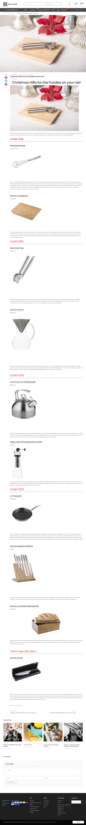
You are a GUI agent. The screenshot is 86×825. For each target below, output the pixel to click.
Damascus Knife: (16, 658)
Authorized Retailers (34, 810)
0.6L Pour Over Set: (17, 310)
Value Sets (46, 800)
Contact (32, 812)
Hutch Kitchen (11, 13)
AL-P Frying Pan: (16, 496)
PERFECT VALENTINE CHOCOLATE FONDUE (12, 745)
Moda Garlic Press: (17, 248)
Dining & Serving (61, 813)
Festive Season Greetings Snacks (51, 745)
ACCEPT (78, 822)
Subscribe (82, 801)
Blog (45, 806)
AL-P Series (46, 802)
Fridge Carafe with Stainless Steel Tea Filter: (26, 442)
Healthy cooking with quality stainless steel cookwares (72, 745)
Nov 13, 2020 (66, 743)
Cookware (60, 800)
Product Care (33, 808)
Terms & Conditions (34, 806)
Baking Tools (61, 806)
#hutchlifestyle (17, 705)
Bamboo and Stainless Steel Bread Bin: (24, 606)
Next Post (63, 712)
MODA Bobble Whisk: (17, 146)
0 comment (29, 74)
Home (59, 815)
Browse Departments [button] (12, 10)
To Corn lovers (28, 745)
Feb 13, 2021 (6, 743)
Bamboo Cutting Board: (19, 196)
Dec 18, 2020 (46, 743)
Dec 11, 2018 (22, 74)
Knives (59, 802)
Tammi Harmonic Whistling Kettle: (23, 382)
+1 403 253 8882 (5, 804)
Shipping (32, 800)
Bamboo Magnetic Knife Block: (21, 546)
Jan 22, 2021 (26, 743)
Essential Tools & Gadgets (64, 804)
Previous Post (23, 712)
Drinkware (60, 811)
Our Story (46, 804)
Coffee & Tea (61, 809)
